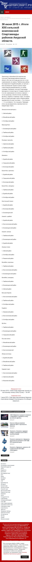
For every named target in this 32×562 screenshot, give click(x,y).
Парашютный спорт (5, 492)
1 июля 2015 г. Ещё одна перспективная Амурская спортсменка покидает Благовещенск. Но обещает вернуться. (16, 398)
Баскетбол (3, 471)
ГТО (2, 481)
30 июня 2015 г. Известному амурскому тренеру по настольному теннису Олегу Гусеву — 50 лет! (16, 390)
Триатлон (3, 509)
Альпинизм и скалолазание (7, 465)
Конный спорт (4, 485)
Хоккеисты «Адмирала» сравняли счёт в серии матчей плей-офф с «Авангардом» (20, 449)
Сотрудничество (5, 497)
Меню (7, 12)
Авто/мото (3, 463)
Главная (2, 17)
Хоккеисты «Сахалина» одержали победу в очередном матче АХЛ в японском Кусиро (19, 432)
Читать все (5, 455)
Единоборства (4, 482)
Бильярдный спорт (5, 473)
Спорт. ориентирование (6, 503)
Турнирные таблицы (6, 511)
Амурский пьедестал (6, 467)
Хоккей (2, 517)
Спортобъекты (4, 508)
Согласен (24, 557)
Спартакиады (4, 498)
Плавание (3, 493)
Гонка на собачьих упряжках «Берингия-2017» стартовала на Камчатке (18, 424)
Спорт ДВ (3, 501)
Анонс (2, 468)
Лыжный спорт (4, 489)
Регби (2, 495)
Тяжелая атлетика (5, 512)
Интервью (3, 484)
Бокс (2, 474)
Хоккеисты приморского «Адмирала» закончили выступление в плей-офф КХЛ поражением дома (20, 440)
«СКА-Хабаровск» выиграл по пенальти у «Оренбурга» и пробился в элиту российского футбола (20, 416)
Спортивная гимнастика (6, 504)
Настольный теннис (6, 490)
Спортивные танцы (5, 506)
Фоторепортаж (4, 514)
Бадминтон (3, 470)
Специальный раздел (6, 500)
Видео (2, 476)
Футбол (3, 515)
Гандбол (3, 479)
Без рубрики (7, 17)
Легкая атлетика (5, 487)
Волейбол (3, 478)
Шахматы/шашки (5, 519)
